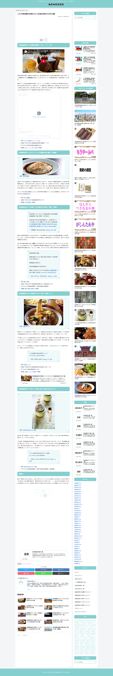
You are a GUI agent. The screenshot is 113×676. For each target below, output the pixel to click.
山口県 (77, 544)
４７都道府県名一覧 (80, 582)
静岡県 (77, 519)
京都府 (77, 527)
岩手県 (77, 487)
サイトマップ (78, 575)
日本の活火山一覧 (79, 588)
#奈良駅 (38, 226)
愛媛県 (77, 548)
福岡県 (77, 550)
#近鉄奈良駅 (32, 226)
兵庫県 (77, 531)
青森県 (77, 485)
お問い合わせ (78, 578)
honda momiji (31, 581)
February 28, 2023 (51, 230)
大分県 (77, 559)
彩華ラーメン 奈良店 (30, 371)
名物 (25, 563)
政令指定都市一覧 (79, 585)
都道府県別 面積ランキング (82, 605)
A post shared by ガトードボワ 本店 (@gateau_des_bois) (39, 135)
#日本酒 (49, 224)
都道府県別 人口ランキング (82, 602)
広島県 (77, 542)
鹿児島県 (77, 561)
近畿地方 (29, 563)
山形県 (77, 491)
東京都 (77, 502)
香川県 (77, 546)
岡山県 (77, 540)
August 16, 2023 (47, 359)
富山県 (77, 508)
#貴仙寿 (44, 224)
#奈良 (47, 270)
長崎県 (77, 555)
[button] (60, 573)
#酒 (52, 224)
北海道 (77, 483)
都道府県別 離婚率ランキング (83, 592)
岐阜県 (77, 517)
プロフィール (78, 608)
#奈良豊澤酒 (34, 224)
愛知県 (77, 521)
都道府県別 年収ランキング (82, 595)
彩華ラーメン (26, 326)
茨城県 (77, 493)
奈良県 (20, 563)
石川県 (77, 510)
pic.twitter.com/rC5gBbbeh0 (37, 455)
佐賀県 (77, 553)
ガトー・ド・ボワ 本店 (31, 147)
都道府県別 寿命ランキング (82, 598)
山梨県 (77, 512)
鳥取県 (77, 538)
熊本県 (77, 557)
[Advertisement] (43, 27)
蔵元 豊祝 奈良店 (29, 288)
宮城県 (77, 489)
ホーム (76, 572)
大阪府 (77, 529)
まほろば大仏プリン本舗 (29, 430)
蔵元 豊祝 (26, 281)
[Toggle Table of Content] (45, 40)
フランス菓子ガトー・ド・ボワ (32, 140)
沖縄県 (77, 563)
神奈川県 (77, 504)
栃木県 (77, 495)
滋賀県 (77, 525)
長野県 (77, 514)
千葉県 (77, 500)
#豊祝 (39, 224)
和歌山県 (77, 536)
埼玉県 (77, 498)
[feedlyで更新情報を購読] (28, 589)
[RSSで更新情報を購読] (30, 589)
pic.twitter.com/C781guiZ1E (48, 272)
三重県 (77, 523)
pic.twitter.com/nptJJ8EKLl (49, 226)
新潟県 (77, 506)
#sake (55, 224)
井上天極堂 (26, 176)
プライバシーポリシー (81, 611)
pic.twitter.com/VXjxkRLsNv (37, 355)
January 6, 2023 (52, 276)
